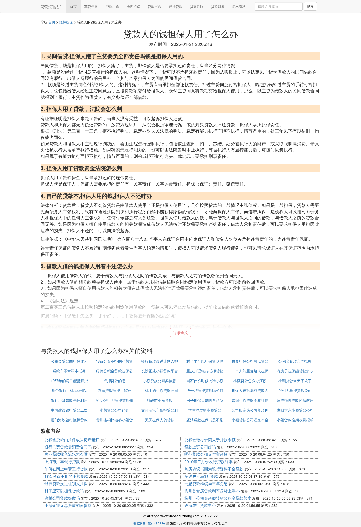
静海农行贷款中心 (200, 505)
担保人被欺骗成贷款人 (250, 390)
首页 (73, 6)
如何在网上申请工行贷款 (66, 469)
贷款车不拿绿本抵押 (69, 370)
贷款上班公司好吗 (200, 447)
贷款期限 (197, 6)
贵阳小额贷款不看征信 (250, 400)
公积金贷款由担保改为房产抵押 (71, 439)
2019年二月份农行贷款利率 (208, 461)
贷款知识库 (52, 6)
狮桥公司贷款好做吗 (62, 498)
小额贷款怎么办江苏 (249, 380)
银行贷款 (175, 6)
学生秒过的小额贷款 (204, 410)
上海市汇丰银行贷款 (62, 461)
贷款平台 (154, 6)
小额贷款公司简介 (114, 410)
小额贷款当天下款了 (295, 380)
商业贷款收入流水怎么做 (66, 454)
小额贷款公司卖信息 (159, 380)
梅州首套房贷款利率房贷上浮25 (212, 491)
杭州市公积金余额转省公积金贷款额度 (217, 498)
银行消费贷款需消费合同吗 (68, 447)
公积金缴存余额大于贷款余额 (210, 439)
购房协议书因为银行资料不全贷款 (213, 469)
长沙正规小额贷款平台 (159, 370)
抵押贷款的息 (114, 380)
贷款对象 (218, 6)
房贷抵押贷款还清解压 (295, 400)
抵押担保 (133, 6)
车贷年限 (91, 6)
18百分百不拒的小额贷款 (66, 476)
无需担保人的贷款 (159, 419)
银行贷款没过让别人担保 (66, 483)
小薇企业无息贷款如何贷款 (68, 505)
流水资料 (239, 6)
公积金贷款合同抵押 (295, 361)
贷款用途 (112, 6)
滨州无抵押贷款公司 (295, 390)
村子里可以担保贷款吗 (204, 361)
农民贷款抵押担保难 (114, 390)
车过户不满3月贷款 (201, 476)
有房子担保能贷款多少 (295, 370)
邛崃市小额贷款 (159, 400)
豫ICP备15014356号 (149, 523)
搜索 (310, 6)
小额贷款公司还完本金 (250, 419)
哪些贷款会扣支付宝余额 (206, 454)
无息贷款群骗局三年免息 (206, 483)
